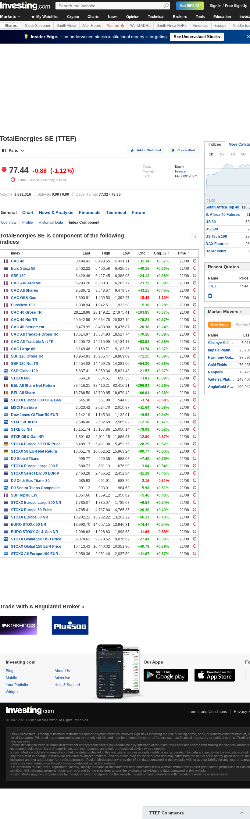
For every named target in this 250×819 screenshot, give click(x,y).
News (113, 17)
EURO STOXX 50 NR (28, 524)
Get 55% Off (190, 6)
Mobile (11, 678)
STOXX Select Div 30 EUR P (35, 473)
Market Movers (223, 311)
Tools (200, 17)
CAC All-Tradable (26, 283)
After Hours (91, 25)
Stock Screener (37, 25)
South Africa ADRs (171, 25)
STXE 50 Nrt (21, 429)
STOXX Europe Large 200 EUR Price (37, 466)
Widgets (12, 692)
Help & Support (67, 685)
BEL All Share (23, 393)
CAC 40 (17, 261)
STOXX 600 (20, 378)
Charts (93, 17)
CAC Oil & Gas (23, 298)
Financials (90, 212)
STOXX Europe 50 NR (29, 517)
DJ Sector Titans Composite (35, 488)
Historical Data (51, 222)
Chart (28, 212)
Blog (9, 671)
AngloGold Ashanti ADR (228, 387)
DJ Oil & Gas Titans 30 (30, 481)
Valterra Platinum (223, 379)
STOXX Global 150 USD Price (36, 539)
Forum (138, 212)
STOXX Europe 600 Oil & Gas (36, 400)
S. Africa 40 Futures (222, 214)
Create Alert (186, 150)
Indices (215, 144)
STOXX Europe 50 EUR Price (36, 444)
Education (222, 17)
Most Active (219, 324)
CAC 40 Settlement (27, 327)
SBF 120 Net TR (24, 363)
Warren (113, 25)
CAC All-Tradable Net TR (32, 342)
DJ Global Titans (25, 459)
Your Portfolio (17, 685)
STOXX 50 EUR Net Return (34, 451)
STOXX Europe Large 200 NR (36, 502)
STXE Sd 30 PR (24, 422)
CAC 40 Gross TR (26, 312)
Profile (27, 222)
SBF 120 (18, 276)
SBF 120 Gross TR (27, 356)
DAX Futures (216, 244)
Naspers (215, 372)
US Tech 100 (216, 236)
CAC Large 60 (23, 349)
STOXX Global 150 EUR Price (36, 546)
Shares (11, 25)
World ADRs (140, 25)
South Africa (66, 25)
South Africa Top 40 (222, 207)
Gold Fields (217, 365)
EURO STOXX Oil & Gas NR (34, 532)
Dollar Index (215, 251)
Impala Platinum (222, 350)
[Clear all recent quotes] (210, 294)
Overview (8, 222)
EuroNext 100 (23, 305)
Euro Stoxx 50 (23, 268)
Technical (156, 17)
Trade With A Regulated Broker (40, 607)
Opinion (132, 17)
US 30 (210, 222)
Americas (200, 25)
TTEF (212, 286)
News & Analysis (56, 212)
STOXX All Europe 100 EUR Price (37, 554)
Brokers (180, 17)
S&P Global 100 (24, 371)
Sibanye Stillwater (223, 343)
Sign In (215, 6)
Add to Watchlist (149, 150)
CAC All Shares (24, 290)
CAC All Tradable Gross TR (34, 334)
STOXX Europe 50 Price (31, 510)
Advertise (62, 678)
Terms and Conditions (208, 711)
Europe (220, 25)
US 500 (211, 229)
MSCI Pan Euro (24, 407)
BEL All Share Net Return (33, 385)
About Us (62, 671)
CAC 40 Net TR (24, 320)
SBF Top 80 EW (24, 495)
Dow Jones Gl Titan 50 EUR (34, 415)
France (180, 171)
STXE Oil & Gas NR (27, 437)
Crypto (73, 17)
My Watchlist (47, 17)
